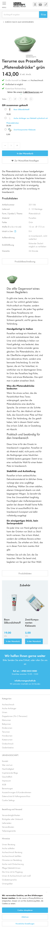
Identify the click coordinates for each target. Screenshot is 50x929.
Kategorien (6, 698)
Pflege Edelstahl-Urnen (11, 867)
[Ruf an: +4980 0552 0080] (45, 4)
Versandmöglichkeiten (11, 815)
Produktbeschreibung (25, 261)
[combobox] (20, 14)
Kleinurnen (6, 720)
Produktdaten (25, 573)
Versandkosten (8, 826)
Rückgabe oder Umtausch (12, 819)
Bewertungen (7, 788)
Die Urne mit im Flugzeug (12, 871)
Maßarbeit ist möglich (14, 84)
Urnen (24, 80)
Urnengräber (7, 883)
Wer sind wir (7, 764)
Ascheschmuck (37, 80)
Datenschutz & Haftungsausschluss (16, 796)
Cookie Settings (8, 800)
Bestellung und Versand (12, 809)
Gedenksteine (8, 747)
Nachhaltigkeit (8, 768)
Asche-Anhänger (9, 708)
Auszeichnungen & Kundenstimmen (16, 792)
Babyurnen (6, 723)
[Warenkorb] (40, 4)
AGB (4, 784)
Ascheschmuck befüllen (11, 856)
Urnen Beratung (8, 844)
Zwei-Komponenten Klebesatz (25, 129)
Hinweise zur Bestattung (12, 859)
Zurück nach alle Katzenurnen (19, 22)
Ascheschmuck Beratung (12, 852)
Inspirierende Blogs (10, 772)
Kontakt (5, 761)
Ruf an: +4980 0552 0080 (25, 670)
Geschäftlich (7, 776)
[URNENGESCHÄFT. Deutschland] (19, 4)
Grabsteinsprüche (9, 879)
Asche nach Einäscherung (13, 864)
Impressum (6, 780)
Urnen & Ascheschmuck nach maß (16, 875)
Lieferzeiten (6, 822)
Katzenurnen (7, 739)
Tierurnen (6, 731)
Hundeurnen (7, 735)
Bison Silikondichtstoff (21, 109)
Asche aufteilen (8, 848)
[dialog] (25, 909)
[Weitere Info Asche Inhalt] (15, 231)
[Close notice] (46, 892)
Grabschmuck (7, 743)
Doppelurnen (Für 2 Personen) (14, 716)
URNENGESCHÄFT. (10, 755)
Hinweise (6, 838)
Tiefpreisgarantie (9, 830)
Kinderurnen (7, 727)
